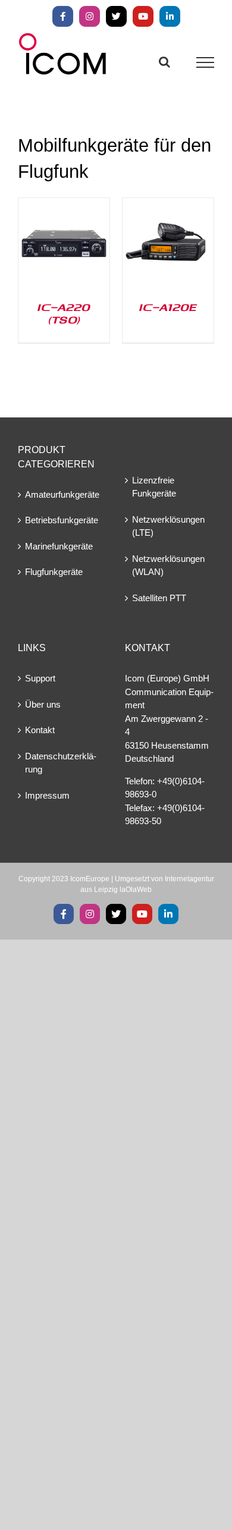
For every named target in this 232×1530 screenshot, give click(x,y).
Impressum (47, 795)
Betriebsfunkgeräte (61, 520)
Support (40, 678)
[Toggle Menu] (205, 62)
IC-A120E (168, 307)
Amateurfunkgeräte (62, 494)
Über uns (43, 704)
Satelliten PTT (159, 598)
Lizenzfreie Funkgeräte (154, 487)
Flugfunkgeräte (54, 572)
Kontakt (40, 730)
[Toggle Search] (164, 62)
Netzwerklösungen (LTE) (168, 526)
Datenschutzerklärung (60, 763)
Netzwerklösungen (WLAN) (168, 565)
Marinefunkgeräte (59, 546)
